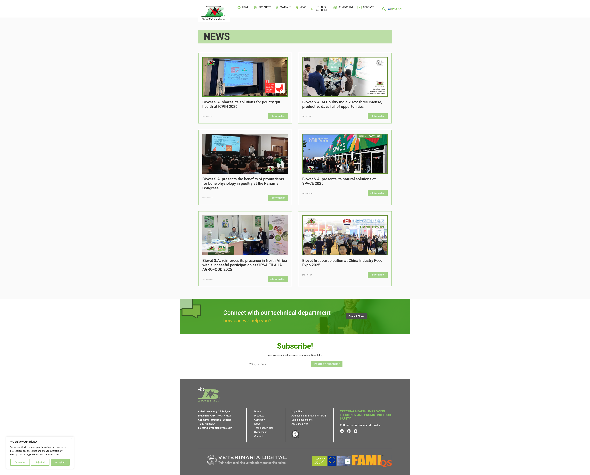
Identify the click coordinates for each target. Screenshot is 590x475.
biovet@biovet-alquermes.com (215, 427)
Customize (20, 462)
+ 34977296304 (206, 423)
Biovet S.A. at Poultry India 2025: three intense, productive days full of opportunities (342, 104)
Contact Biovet (356, 316)
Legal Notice (298, 411)
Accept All (60, 462)
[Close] (71, 438)
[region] (40, 453)
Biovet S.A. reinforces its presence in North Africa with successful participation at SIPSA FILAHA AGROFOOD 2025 (244, 265)
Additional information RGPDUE (308, 415)
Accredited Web (299, 423)
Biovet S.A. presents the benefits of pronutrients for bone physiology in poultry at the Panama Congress (243, 183)
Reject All (40, 462)
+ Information (277, 116)
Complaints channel (302, 419)
